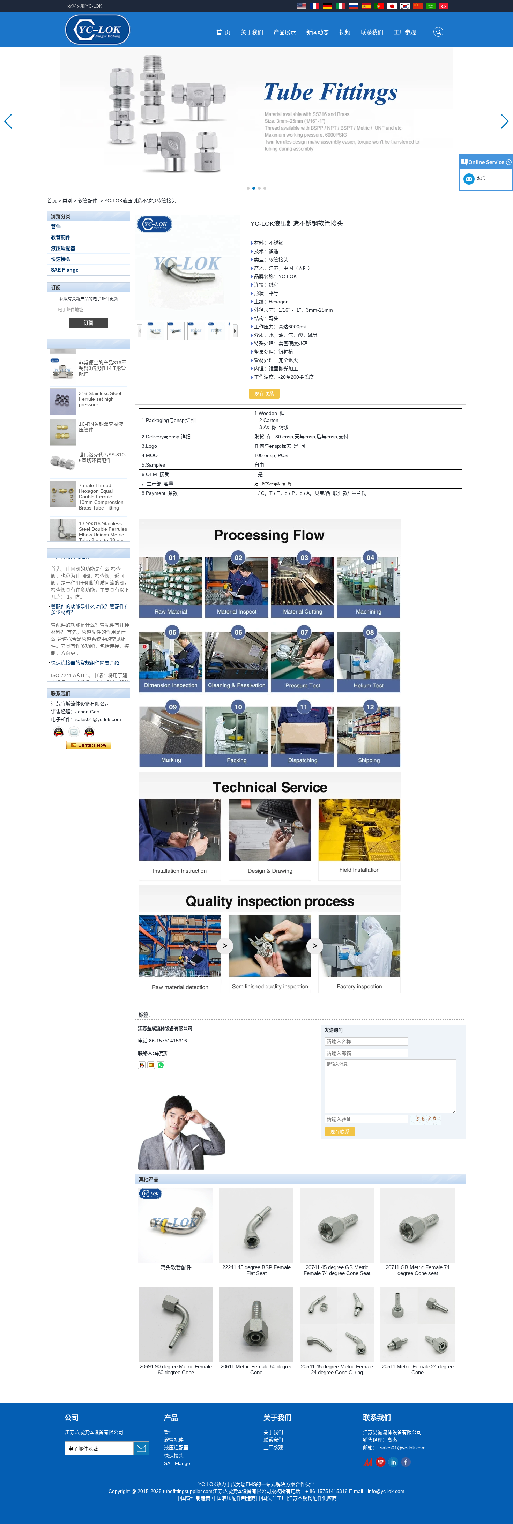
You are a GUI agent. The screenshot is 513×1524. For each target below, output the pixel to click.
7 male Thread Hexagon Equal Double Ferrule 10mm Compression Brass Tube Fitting (101, 485)
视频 (344, 32)
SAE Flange (65, 270)
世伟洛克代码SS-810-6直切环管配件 (102, 446)
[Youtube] (381, 1462)
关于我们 (252, 32)
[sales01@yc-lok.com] (151, 1065)
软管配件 (87, 200)
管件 (56, 226)
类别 (67, 200)
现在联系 (88, 745)
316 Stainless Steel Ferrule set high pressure (100, 387)
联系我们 (372, 32)
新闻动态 (317, 32)
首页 (52, 200)
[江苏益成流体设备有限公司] (98, 29)
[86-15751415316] (160, 1065)
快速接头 (60, 259)
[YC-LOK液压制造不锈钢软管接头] (187, 267)
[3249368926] (142, 1065)
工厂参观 (405, 32)
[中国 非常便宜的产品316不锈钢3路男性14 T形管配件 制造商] (63, 359)
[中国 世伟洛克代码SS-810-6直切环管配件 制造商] (63, 451)
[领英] (393, 1462)
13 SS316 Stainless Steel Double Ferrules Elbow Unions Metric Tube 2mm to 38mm (103, 520)
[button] (248, 188)
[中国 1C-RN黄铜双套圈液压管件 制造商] (63, 421)
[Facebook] (406, 1462)
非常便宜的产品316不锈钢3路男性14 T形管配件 (102, 356)
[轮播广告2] (256, 121)
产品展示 (285, 32)
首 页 (223, 32)
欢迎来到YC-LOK (84, 6)
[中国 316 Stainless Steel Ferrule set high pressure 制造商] (63, 390)
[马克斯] (58, 731)
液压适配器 (63, 248)
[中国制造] (368, 1462)
